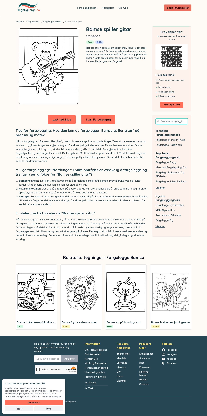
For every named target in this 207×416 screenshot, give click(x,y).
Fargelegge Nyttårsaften (169, 205)
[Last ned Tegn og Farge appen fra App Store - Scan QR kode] (171, 56)
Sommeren (145, 358)
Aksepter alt (34, 402)
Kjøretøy (121, 367)
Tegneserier (33, 21)
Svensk (92, 382)
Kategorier (108, 7)
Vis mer (160, 187)
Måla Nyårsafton (165, 210)
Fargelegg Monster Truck (170, 139)
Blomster (121, 380)
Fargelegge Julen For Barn (170, 181)
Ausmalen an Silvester (168, 215)
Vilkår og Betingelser (96, 363)
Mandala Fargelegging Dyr (171, 167)
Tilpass (19, 409)
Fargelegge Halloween (168, 144)
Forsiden (20, 21)
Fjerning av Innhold (95, 376)
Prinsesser (145, 367)
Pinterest (171, 363)
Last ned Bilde (61, 119)
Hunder (143, 379)
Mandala (121, 358)
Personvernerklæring (96, 367)
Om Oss (123, 7)
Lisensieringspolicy (95, 372)
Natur (120, 376)
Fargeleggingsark (87, 7)
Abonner (69, 358)
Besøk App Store (171, 104)
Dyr (119, 371)
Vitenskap (122, 362)
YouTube (171, 358)
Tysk (90, 388)
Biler (141, 362)
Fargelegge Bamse (52, 21)
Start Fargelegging (98, 119)
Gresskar (144, 384)
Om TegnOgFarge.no (96, 349)
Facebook (172, 349)
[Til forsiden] (28, 7)
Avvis (48, 409)
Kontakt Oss (91, 358)
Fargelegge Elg (164, 220)
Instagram (172, 354)
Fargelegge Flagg (165, 162)
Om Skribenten (93, 354)
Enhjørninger (146, 353)
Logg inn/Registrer (178, 7)
